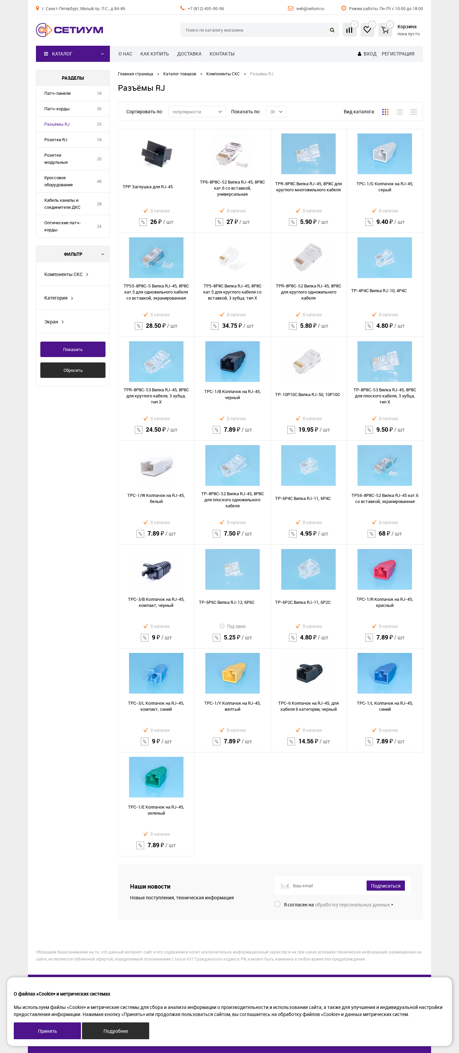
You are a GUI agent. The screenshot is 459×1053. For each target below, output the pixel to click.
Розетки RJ (55, 139)
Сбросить (73, 370)
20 (99, 159)
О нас (125, 53)
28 (99, 204)
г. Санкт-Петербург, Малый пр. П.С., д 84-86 (83, 8)
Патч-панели (57, 93)
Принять (47, 1031)
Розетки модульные (56, 158)
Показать (73, 349)
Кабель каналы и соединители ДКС (62, 203)
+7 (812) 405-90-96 (206, 8)
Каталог (62, 53)
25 (99, 124)
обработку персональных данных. (353, 904)
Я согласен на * (338, 904)
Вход (370, 53)
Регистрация (398, 53)
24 (99, 226)
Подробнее (115, 1031)
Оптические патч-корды (62, 226)
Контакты (222, 53)
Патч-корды (57, 109)
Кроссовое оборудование (58, 181)
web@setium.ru (310, 8)
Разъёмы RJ (57, 124)
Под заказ (236, 626)
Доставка (189, 53)
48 (99, 181)
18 (99, 93)
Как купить (154, 53)
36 (99, 109)
